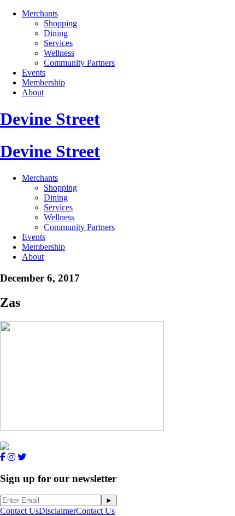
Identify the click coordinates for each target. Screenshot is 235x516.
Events (33, 72)
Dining (56, 33)
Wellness (59, 53)
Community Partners (79, 62)
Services (58, 43)
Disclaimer (57, 510)
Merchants (40, 13)
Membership (43, 82)
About (33, 92)
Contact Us (19, 510)
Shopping (60, 23)
